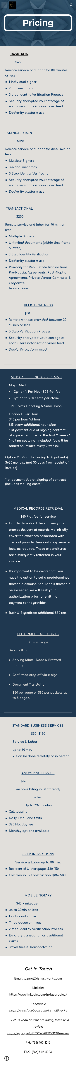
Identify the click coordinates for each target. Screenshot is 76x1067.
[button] (4, 5)
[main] (38, 22)
